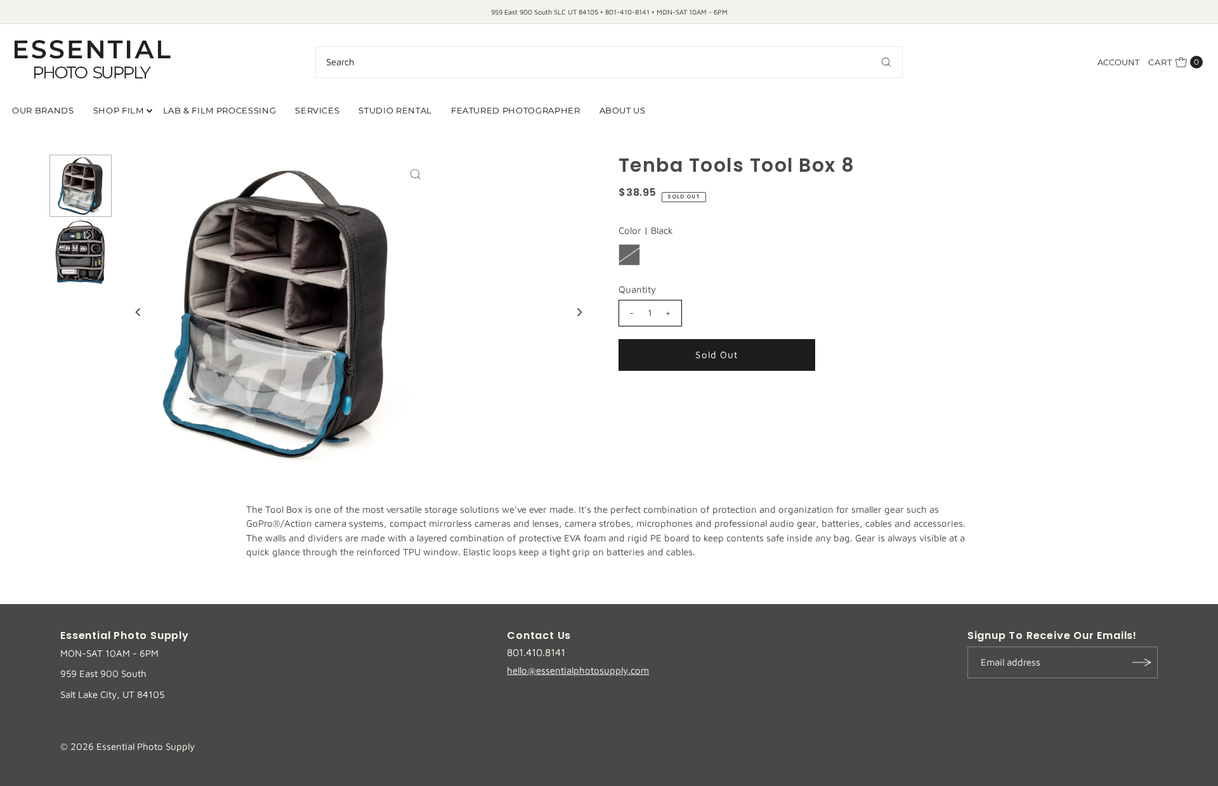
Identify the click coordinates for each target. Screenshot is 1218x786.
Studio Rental (394, 110)
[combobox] (609, 62)
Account (1118, 62)
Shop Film (118, 110)
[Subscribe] (1142, 662)
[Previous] (139, 312)
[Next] (579, 312)
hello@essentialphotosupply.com (578, 670)
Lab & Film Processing (220, 110)
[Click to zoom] (415, 174)
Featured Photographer (515, 110)
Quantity (637, 289)
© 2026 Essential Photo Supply (127, 746)
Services (317, 110)
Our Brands (43, 110)
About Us (622, 110)
